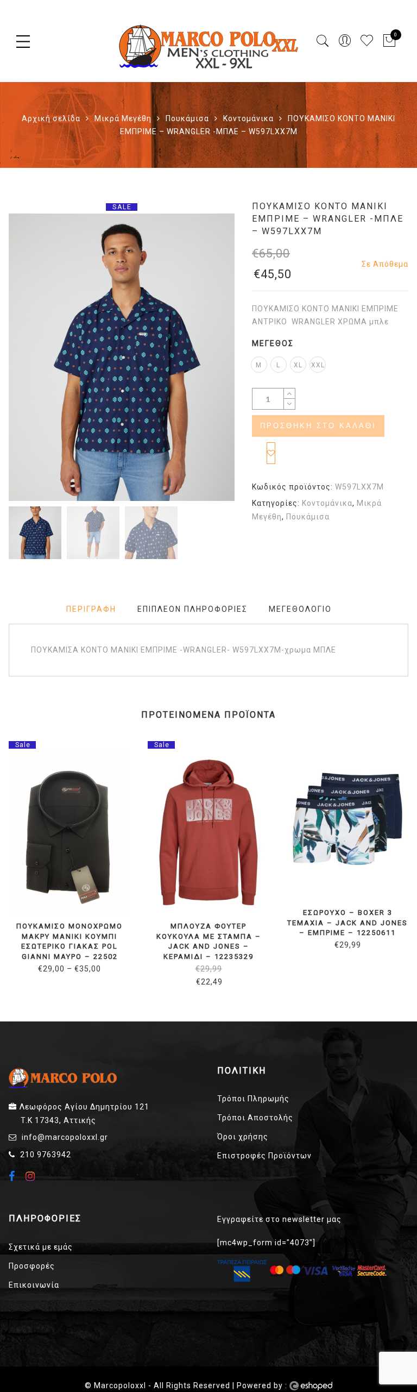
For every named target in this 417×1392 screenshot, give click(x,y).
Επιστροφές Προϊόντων (264, 1155)
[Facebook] (13, 1177)
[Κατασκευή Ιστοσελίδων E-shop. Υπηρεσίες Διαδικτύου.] (310, 1386)
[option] (122, 357)
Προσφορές (32, 1266)
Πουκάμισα (187, 118)
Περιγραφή (91, 609)
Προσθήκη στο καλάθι (318, 426)
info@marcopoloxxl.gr (65, 1137)
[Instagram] (32, 1176)
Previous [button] (35, 359)
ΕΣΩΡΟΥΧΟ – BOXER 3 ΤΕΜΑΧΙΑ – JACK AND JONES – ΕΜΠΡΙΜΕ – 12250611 (347, 922)
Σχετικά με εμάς (41, 1247)
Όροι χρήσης (242, 1136)
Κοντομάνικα (248, 118)
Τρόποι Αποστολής (255, 1117)
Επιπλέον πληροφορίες (192, 609)
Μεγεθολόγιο (300, 609)
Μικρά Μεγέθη (122, 118)
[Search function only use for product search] (323, 41)
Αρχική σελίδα (51, 118)
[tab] (91, 609)
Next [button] (202, 359)
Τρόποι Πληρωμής (253, 1098)
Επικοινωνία (34, 1285)
